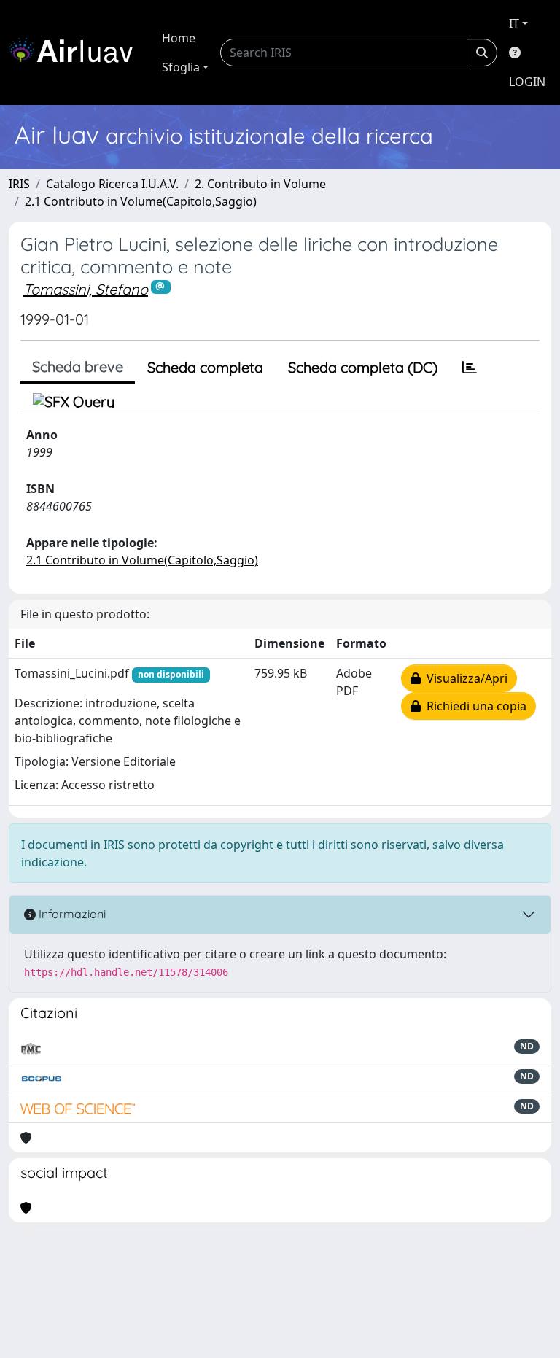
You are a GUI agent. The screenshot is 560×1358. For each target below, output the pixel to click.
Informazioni (71, 914)
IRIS (19, 184)
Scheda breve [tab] (77, 366)
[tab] (469, 367)
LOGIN (527, 82)
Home (178, 38)
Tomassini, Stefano (85, 289)
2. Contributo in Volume (260, 184)
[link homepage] (76, 52)
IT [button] (514, 23)
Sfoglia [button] (181, 67)
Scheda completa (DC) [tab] (363, 367)
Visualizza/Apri (464, 678)
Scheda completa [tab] (205, 367)
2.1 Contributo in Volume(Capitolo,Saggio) (141, 201)
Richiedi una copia (473, 706)
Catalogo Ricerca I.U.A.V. (112, 184)
